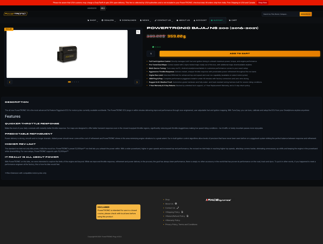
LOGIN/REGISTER (91, 8)
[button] (138, 32)
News (145, 20)
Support (218, 20)
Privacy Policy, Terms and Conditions (181, 224)
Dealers (109, 20)
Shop (93, 20)
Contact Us (164, 20)
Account (201, 20)
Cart (234, 20)
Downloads (129, 20)
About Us (184, 20)
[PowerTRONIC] (16, 14)
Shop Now (262, 3)
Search (306, 14)
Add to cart (240, 54)
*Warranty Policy (172, 220)
